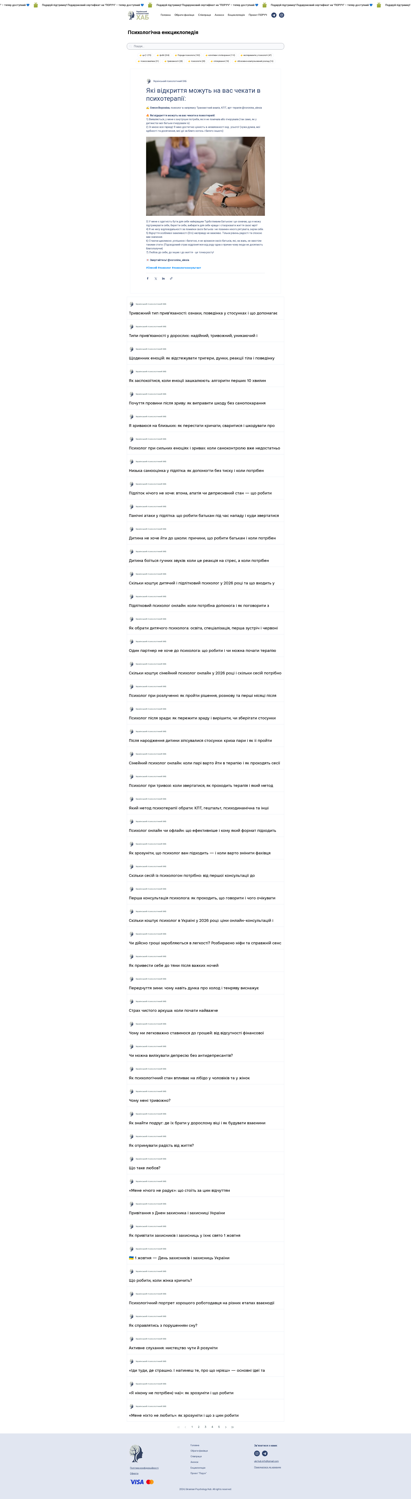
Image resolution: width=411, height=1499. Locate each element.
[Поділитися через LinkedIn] (163, 278)
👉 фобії (164, 55)
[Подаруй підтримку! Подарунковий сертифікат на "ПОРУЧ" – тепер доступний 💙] (205, 5)
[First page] (178, 1427)
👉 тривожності (174, 61)
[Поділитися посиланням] (171, 278)
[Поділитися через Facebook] (147, 278)
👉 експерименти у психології (257, 55)
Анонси (195, 1462)
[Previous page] (185, 1427)
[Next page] (226, 1427)
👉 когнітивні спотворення (221, 55)
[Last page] (232, 1427)
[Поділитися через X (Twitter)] (155, 278)
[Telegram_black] (273, 15)
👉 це (146, 55)
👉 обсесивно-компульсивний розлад (254, 61)
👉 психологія (197, 61)
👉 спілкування (221, 61)
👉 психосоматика (149, 61)
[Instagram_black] (281, 15)
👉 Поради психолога (188, 55)
